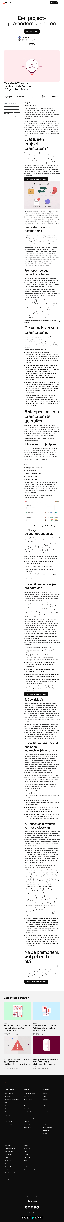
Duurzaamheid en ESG (29, 1178)
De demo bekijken (30, 105)
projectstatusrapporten (33, 884)
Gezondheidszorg (47, 1111)
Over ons (26, 1145)
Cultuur (25, 1160)
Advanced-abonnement (10, 1108)
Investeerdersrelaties (29, 1166)
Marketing (45, 1096)
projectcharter (49, 490)
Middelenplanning (28, 1114)
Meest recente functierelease (12, 1099)
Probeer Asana (32, 31)
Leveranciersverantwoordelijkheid (32, 1175)
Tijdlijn (28, 476)
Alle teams (45, 1133)
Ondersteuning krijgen (10, 1148)
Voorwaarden (29, 1212)
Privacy (25, 1172)
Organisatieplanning (28, 1108)
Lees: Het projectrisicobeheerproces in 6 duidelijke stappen (40, 321)
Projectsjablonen (9, 1166)
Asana (41, 497)
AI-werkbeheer (8, 1118)
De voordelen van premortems (11, 109)
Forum (6, 1157)
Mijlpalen (28, 473)
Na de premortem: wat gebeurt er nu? (13, 116)
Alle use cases (27, 1127)
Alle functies (8, 1096)
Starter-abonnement (10, 1105)
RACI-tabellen (28, 552)
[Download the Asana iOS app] (26, 1217)
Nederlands (34, 1201)
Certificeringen (8, 1154)
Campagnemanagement (29, 1093)
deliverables (37, 473)
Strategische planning (29, 1118)
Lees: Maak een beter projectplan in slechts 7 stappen (41, 526)
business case (28, 492)
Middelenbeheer (9, 1124)
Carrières (26, 1154)
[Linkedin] (29, 1207)
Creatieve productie (28, 1099)
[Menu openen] (60, 2)
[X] (26, 1207)
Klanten (26, 1151)
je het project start (38, 127)
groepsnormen (38, 629)
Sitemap (7, 1178)
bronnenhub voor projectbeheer (34, 978)
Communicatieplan (31, 479)
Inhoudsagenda (27, 1096)
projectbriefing (41, 930)
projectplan (27, 454)
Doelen (28, 462)
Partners (7, 1175)
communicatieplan (44, 941)
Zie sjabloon (28, 103)
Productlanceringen (28, 1111)
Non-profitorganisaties (48, 1127)
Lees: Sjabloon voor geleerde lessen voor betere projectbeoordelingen (39, 439)
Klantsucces (8, 1169)
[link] (6, 11)
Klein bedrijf (45, 1093)
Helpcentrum (8, 1145)
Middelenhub (8, 1160)
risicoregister (28, 293)
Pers (25, 1163)
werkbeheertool (30, 945)
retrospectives (28, 253)
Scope (28, 470)
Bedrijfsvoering (46, 1099)
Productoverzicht (9, 1093)
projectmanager (51, 165)
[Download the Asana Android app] (37, 1217)
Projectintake (27, 1121)
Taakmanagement (28, 1124)
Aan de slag (54, 2)
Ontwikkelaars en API (10, 1172)
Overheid (45, 1118)
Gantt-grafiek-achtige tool (48, 874)
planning (34, 476)
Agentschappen (46, 1130)
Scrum (26, 255)
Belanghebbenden (31, 467)
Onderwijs (45, 1121)
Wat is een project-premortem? (12, 106)
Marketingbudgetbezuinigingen (35, 674)
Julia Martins (25, 37)
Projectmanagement (10, 1121)
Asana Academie (9, 1151)
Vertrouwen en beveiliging (30, 1169)
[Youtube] (37, 1207)
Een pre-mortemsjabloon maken (36, 179)
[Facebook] (35, 1207)
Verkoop (44, 1108)
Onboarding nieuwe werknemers (31, 1105)
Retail (44, 1114)
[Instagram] (32, 1207)
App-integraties (8, 1114)
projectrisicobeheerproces (32, 280)
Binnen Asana (27, 1157)
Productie (45, 1124)
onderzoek (42, 356)
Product (44, 1105)
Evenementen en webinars (11, 1163)
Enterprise (7, 1111)
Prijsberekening (8, 1102)
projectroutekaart (39, 490)
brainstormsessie (53, 598)
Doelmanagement (28, 1102)
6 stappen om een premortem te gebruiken (12, 112)
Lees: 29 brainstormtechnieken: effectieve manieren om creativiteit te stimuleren (41, 637)
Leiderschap (27, 1148)
